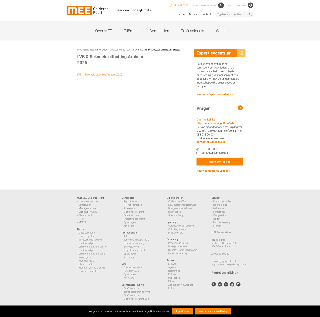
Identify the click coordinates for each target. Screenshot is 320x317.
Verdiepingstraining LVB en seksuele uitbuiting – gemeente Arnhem (113, 50)
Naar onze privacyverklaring (212, 311)
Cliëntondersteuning (134, 211)
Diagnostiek (174, 211)
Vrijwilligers (85, 257)
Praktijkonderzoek (177, 246)
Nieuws (172, 263)
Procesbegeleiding (178, 243)
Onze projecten (86, 236)
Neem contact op (219, 161)
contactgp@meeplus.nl (211, 142)
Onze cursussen (87, 232)
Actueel (193, 14)
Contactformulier (222, 201)
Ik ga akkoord (183, 311)
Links (171, 288)
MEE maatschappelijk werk (182, 205)
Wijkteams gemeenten (90, 239)
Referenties (174, 271)
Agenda (172, 267)
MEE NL (83, 222)
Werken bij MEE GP (88, 211)
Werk (220, 30)
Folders (172, 274)
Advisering (129, 225)
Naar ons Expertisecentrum (213, 94)
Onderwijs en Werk (178, 201)
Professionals (192, 30)
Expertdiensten (131, 215)
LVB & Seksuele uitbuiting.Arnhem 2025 (99, 74)
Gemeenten (159, 30)
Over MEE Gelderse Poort (90, 197)
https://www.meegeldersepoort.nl (229, 264)
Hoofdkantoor (220, 205)
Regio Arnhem (131, 201)
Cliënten (131, 30)
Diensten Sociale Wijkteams (182, 250)
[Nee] (316, 311)
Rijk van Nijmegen (133, 205)
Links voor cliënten (88, 271)
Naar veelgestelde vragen (212, 170)
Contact (206, 14)
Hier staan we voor (88, 201)
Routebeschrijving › (225, 272)
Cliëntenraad (85, 215)
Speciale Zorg (175, 215)
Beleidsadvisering (177, 253)
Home (181, 14)
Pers (81, 219)
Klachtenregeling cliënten (92, 267)
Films (171, 281)
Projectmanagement (134, 219)
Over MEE (103, 30)
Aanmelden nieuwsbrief (180, 285)
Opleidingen (130, 222)
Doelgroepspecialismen (180, 208)
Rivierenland (130, 208)
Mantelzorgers (86, 260)
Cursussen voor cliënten (181, 225)
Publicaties (174, 277)
